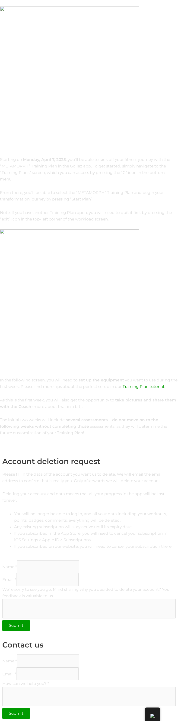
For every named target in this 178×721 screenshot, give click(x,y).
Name (9, 566)
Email (9, 579)
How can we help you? (25, 683)
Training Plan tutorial (143, 386)
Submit (16, 625)
